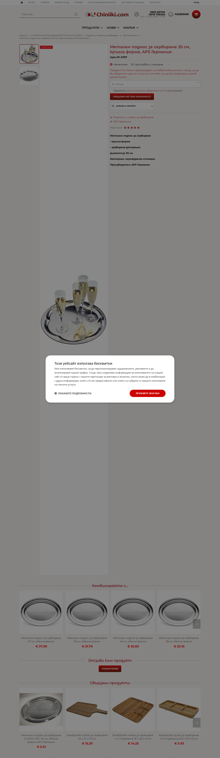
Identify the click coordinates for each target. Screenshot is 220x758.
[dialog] (110, 379)
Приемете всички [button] (147, 393)
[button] (72, 393)
